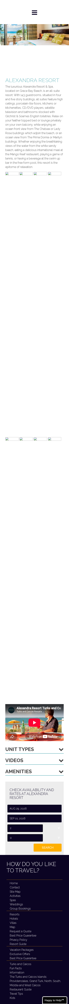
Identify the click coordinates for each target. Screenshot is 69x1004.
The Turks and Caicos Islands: (35, 981)
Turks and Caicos (20, 964)
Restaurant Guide (20, 989)
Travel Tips (16, 993)
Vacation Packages (22, 949)
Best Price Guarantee (23, 958)
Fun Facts (16, 968)
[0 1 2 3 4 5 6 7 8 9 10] (34, 828)
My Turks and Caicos (34, 4)
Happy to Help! (53, 1000)
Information (17, 972)
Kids (12, 998)
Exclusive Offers (20, 954)
